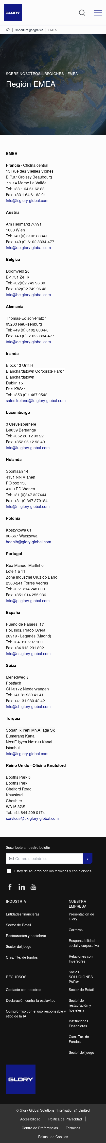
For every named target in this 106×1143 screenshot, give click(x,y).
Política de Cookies (53, 1136)
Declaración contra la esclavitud (30, 1000)
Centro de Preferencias (40, 1127)
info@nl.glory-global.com (28, 506)
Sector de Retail (18, 924)
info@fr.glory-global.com (27, 200)
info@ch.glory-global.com (28, 706)
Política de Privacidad (65, 1119)
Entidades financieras (22, 914)
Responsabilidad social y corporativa (84, 943)
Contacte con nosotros (23, 989)
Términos (73, 1127)
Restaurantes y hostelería (26, 935)
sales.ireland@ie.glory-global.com (36, 400)
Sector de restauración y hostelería (80, 1005)
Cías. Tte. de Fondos (79, 1039)
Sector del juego (18, 946)
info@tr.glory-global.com (27, 753)
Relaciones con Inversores (81, 959)
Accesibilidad (30, 1119)
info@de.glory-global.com (28, 247)
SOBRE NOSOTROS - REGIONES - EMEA (42, 73)
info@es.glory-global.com (28, 653)
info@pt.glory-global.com (28, 600)
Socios (74, 971)
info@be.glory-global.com (28, 294)
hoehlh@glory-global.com (28, 542)
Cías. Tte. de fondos (22, 957)
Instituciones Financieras (78, 1023)
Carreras (76, 929)
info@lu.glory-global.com (28, 447)
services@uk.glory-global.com (32, 818)
